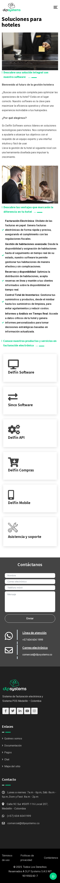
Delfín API (16, 437)
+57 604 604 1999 (32, 639)
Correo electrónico (35, 648)
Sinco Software (20, 404)
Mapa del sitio (12, 766)
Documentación (13, 745)
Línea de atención (34, 633)
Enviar (30, 618)
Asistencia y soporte (24, 536)
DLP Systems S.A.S (36, 871)
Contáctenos (51, 857)
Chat (6, 759)
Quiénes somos (13, 738)
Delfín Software (21, 372)
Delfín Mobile (19, 502)
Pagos (8, 752)
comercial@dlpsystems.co (37, 654)
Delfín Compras (21, 470)
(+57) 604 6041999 (19, 815)
